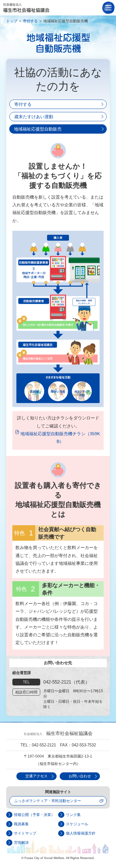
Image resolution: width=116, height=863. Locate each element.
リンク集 (73, 815)
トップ (11, 21)
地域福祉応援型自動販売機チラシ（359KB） (60, 437)
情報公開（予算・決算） (34, 815)
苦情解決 (21, 842)
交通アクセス (36, 776)
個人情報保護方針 (81, 833)
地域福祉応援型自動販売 (38, 129)
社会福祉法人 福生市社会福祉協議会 (26, 7)
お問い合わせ (80, 776)
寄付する (30, 21)
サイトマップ (25, 833)
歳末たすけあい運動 (33, 116)
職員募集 (21, 824)
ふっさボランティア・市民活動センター (47, 801)
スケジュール (77, 824)
